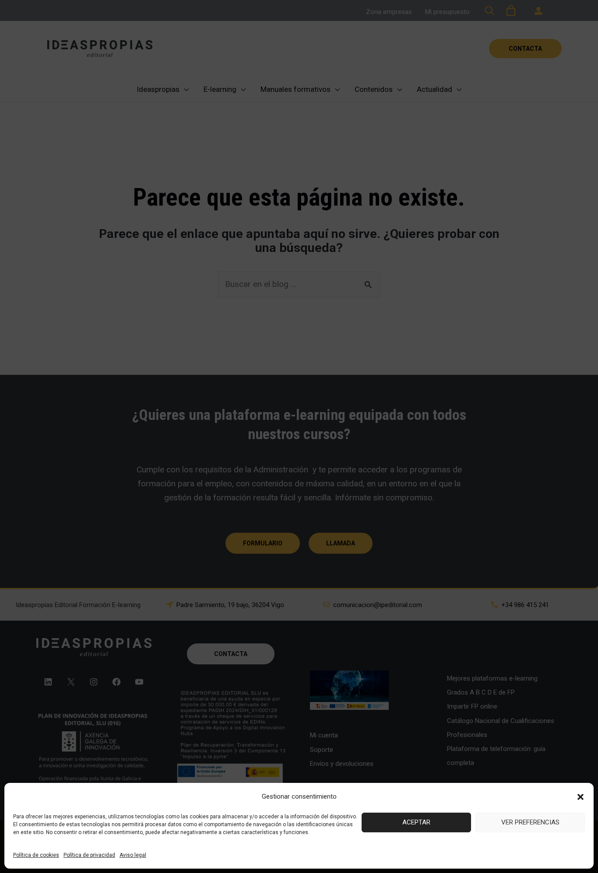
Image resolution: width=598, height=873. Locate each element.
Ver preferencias (530, 822)
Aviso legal (133, 855)
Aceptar (416, 822)
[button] (580, 797)
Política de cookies (36, 855)
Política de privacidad (89, 855)
